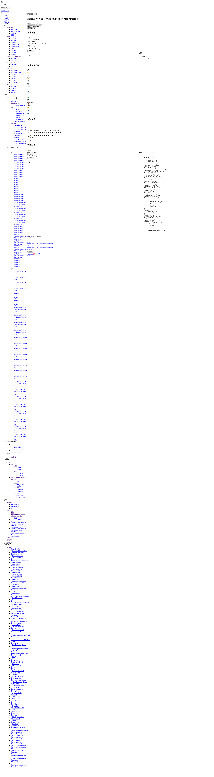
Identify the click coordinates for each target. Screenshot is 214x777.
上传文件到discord (19, 121)
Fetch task (20, 495)
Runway (9, 542)
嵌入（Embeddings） (13, 62)
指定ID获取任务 (18, 139)
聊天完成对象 (15, 29)
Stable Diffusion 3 (19, 449)
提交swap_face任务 (19, 105)
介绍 (15, 518)
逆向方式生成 (15, 504)
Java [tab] (28, 123)
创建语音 (13, 50)
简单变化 (16, 178)
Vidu (8, 537)
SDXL (12, 450)
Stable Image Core (19, 447)
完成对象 (13, 58)
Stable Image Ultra (19, 446)
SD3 (12, 444)
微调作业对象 (15, 70)
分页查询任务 (18, 133)
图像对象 (13, 40)
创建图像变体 (15, 46)
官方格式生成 (15, 506)
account (16, 483)
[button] (120, 37)
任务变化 (16, 186)
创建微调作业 (15, 74)
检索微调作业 (15, 78)
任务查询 (13, 123)
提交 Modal (17, 260)
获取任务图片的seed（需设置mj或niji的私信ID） (20, 143)
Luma (8, 510)
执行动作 (16, 109)
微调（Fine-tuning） (13, 68)
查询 (12, 508)
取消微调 (13, 80)
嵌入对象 (13, 64)
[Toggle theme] (2, 13)
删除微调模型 (15, 92)
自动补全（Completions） (14, 56)
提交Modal (17, 117)
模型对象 (13, 86)
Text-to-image (17, 452)
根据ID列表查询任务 (20, 127)
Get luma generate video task (18, 522)
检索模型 (13, 90)
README (13, 38)
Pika (8, 540)
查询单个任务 (21, 497)
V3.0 (15, 471)
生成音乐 (20, 467)
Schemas (9, 547)
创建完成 (13, 60)
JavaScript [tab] (30, 122)
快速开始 (13, 101)
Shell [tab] (28, 120)
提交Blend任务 (18, 111)
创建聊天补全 (15, 33)
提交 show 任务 (18, 170)
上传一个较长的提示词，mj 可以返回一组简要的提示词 (20, 204)
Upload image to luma (16, 527)
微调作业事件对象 (16, 72)
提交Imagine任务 (19, 115)
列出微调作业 (15, 76)
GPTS (12, 35)
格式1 (12, 464)
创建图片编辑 (15, 44)
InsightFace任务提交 (16, 103)
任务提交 (13, 107)
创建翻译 (13, 54)
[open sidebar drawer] (2, 2)
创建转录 (13, 52)
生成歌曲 (20, 489)
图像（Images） (11, 37)
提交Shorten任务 (18, 119)
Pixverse (9, 539)
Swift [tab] (28, 125)
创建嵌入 (13, 66)
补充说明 (16, 481)
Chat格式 (13, 457)
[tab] (120, 70)
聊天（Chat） (11, 27)
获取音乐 (20, 469)
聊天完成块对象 (15, 31)
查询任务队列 (18, 135)
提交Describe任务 (19, 113)
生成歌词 (20, 491)
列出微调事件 (15, 82)
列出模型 (13, 88)
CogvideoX (10, 502)
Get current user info (16, 536)
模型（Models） (12, 84)
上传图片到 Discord (19, 162)
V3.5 (15, 466)
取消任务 (16, 137)
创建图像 (13, 42)
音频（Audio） (11, 48)
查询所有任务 (18, 125)
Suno (8, 462)
